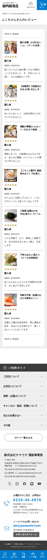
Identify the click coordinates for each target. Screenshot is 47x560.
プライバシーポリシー (34, 544)
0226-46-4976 (27, 500)
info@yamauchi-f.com (28, 466)
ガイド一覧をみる (24, 437)
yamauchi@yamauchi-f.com (30, 473)
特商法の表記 (19, 544)
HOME (4, 14)
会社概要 (8, 544)
